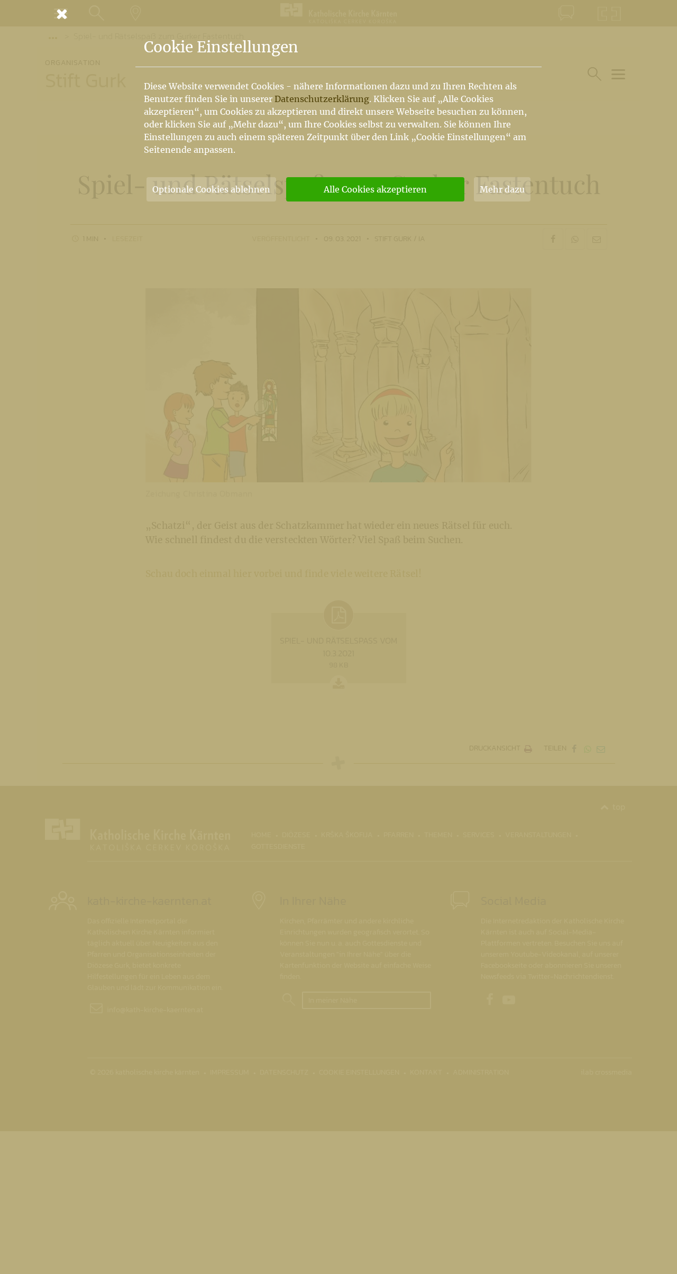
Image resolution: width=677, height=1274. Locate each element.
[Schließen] (338, 14)
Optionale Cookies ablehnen (211, 189)
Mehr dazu (502, 189)
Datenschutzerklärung (322, 99)
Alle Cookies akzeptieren (375, 189)
